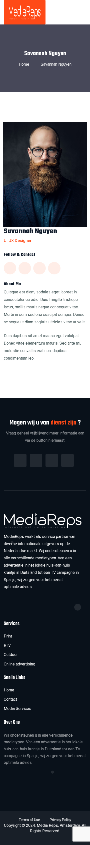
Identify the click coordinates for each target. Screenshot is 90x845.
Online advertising (19, 664)
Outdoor (11, 654)
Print (8, 636)
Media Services (17, 708)
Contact (10, 699)
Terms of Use (29, 820)
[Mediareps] (24, 12)
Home (25, 64)
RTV (7, 645)
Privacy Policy (60, 820)
